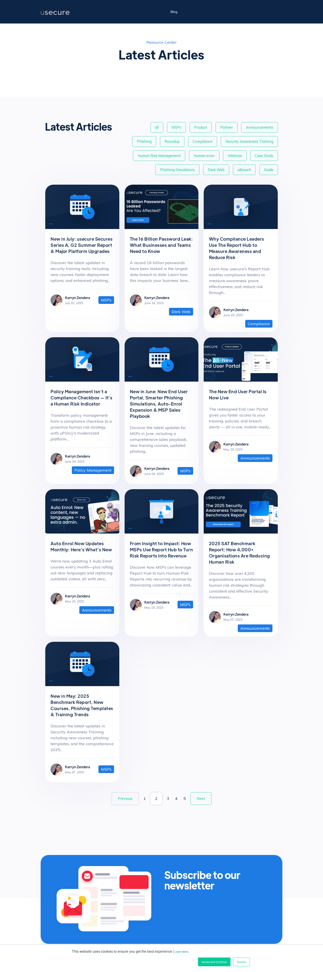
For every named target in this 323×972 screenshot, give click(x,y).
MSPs (176, 127)
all (157, 127)
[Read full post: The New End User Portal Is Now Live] (241, 380)
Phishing (144, 141)
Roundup (172, 141)
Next (201, 798)
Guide (268, 169)
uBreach (244, 169)
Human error (204, 155)
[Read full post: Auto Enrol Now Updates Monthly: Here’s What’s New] (82, 532)
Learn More (181, 951)
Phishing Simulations (177, 169)
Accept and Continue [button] (214, 962)
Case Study (264, 155)
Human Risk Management (159, 155)
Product (200, 127)
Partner (226, 127)
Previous (125, 798)
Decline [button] (241, 962)
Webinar (235, 155)
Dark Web (216, 169)
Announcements (259, 127)
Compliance (202, 141)
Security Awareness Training (249, 141)
